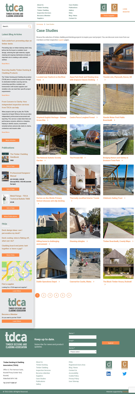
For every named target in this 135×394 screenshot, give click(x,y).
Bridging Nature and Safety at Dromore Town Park (115, 159)
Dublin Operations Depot (47, 282)
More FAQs (11, 255)
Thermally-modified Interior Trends (84, 198)
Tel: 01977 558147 (10, 383)
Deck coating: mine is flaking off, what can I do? (15, 239)
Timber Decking (42, 7)
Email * (71, 341)
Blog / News (73, 15)
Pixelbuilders (127, 392)
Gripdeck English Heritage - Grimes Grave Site (51, 118)
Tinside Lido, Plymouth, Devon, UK (117, 77)
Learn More (17, 291)
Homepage (40, 24)
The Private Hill (76, 158)
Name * (71, 333)
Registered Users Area (77, 365)
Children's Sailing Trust (113, 198)
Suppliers (40, 18)
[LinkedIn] (109, 374)
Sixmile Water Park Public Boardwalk (114, 118)
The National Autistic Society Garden (49, 159)
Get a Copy (11, 166)
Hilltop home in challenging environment (48, 242)
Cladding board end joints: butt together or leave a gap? (15, 247)
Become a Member (43, 15)
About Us (40, 5)
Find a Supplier (109, 16)
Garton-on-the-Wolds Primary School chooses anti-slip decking (51, 199)
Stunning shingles (77, 241)
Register (126, 12)
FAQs (71, 13)
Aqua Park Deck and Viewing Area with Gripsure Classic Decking (84, 78)
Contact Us (73, 18)
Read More (5, 64)
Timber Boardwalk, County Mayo (117, 241)
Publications (73, 7)
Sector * (72, 348)
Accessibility (73, 373)
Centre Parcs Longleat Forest (82, 117)
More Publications (10, 216)
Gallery (71, 10)
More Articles (10, 140)
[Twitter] (125, 374)
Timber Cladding (43, 10)
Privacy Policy (74, 379)
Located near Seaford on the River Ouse (51, 78)
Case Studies (73, 5)
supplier (61, 40)
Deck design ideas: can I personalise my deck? (12, 231)
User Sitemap (74, 381)
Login (125, 9)
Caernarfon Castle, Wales (81, 282)
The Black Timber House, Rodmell (117, 282)
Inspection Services (44, 13)
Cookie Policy (74, 376)
